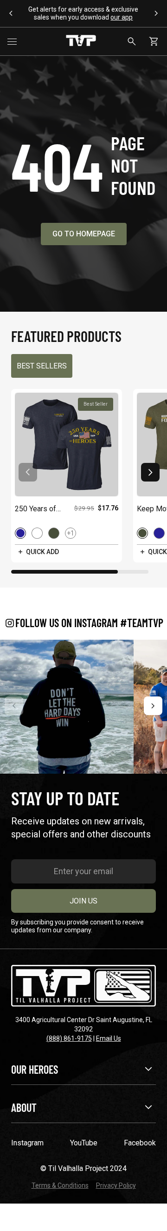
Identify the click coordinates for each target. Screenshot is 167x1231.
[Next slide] (150, 472)
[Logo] (81, 41)
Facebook (140, 1142)
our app (121, 17)
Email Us (108, 1038)
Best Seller (96, 404)
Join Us (83, 900)
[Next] (153, 705)
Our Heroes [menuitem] (34, 1069)
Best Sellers (42, 365)
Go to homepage (83, 233)
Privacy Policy (116, 1185)
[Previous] (14, 705)
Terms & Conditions (60, 1185)
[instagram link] (67, 707)
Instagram (27, 1142)
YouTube (83, 1142)
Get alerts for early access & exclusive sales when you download (83, 13)
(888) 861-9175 (69, 1038)
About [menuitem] (24, 1107)
